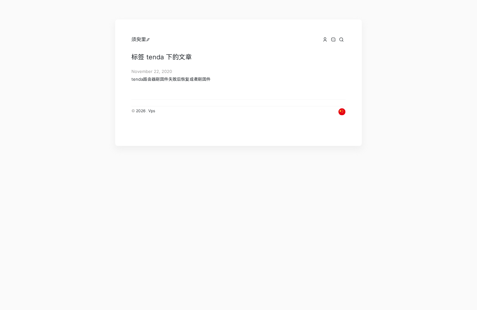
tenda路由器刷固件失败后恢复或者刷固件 (171, 79)
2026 (140, 110)
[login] (148, 39)
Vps (151, 110)
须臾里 (138, 39)
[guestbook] (333, 39)
